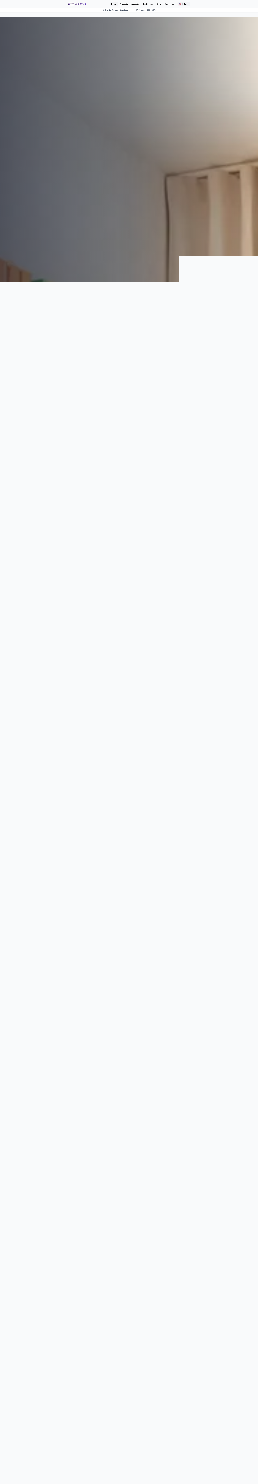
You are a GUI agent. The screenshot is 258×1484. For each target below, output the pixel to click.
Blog (159, 4)
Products (124, 4)
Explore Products (101, 773)
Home (113, 4)
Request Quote (126, 773)
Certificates (148, 4)
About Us (135, 4)
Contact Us (169, 4)
